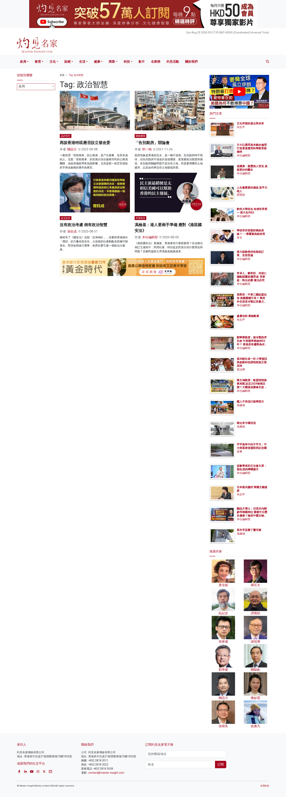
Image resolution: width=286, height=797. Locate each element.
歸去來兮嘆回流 (246, 422)
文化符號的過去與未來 (250, 123)
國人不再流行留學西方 (250, 401)
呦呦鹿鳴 (140, 136)
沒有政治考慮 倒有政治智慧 (83, 224)
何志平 (241, 127)
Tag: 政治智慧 (76, 75)
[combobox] (36, 86)
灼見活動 (173, 61)
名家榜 (155, 61)
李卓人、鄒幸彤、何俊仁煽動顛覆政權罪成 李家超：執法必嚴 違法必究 (252, 277)
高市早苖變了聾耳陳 (249, 529)
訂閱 (221, 764)
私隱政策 (265, 786)
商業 (112, 61)
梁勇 (239, 451)
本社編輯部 (150, 237)
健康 (97, 61)
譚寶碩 (241, 194)
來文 (239, 237)
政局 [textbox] (22, 86)
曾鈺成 (72, 231)
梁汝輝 (241, 369)
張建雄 (241, 405)
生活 (82, 61)
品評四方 (65, 136)
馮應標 (241, 426)
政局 (23, 61)
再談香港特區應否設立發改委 (85, 142)
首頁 (62, 75)
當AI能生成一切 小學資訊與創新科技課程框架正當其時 (252, 362)
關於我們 (191, 61)
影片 (142, 61)
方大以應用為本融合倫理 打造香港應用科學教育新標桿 (252, 148)
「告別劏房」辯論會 (152, 142)
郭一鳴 (147, 149)
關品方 (72, 149)
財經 (67, 61)
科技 (127, 61)
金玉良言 (65, 218)
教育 (38, 61)
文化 (53, 61)
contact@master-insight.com (106, 772)
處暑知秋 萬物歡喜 (248, 315)
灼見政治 (140, 218)
